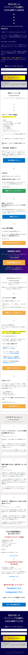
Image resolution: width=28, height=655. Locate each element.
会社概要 (22, 651)
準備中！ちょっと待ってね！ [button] (14, 313)
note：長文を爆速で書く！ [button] (14, 604)
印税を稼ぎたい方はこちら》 (9, 362)
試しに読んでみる (13, 78)
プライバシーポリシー (7, 651)
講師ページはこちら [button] (13, 368)
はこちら (17, 588)
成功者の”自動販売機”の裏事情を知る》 (12, 358)
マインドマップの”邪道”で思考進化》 (11, 353)
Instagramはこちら (14, 592)
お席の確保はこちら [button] (13, 160)
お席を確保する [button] (13, 262)
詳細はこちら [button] (13, 217)
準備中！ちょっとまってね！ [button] (13, 191)
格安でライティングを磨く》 (9, 348)
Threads (10, 588)
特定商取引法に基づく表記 (16, 651)
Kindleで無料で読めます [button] (13, 243)
